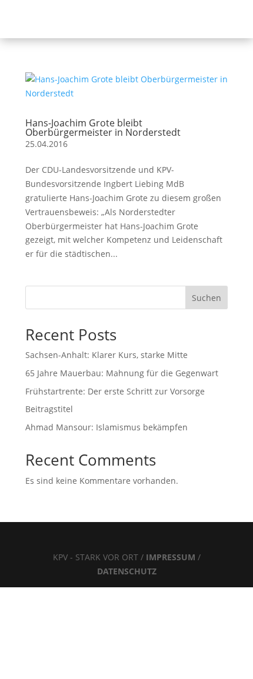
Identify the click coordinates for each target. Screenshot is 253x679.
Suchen (206, 297)
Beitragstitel (49, 408)
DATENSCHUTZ (127, 571)
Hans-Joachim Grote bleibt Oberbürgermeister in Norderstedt (103, 127)
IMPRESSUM (172, 557)
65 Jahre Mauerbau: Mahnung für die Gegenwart (121, 373)
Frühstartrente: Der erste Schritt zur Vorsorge (115, 391)
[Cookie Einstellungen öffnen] (88, 672)
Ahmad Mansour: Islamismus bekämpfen (106, 427)
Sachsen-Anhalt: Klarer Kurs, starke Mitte (106, 354)
